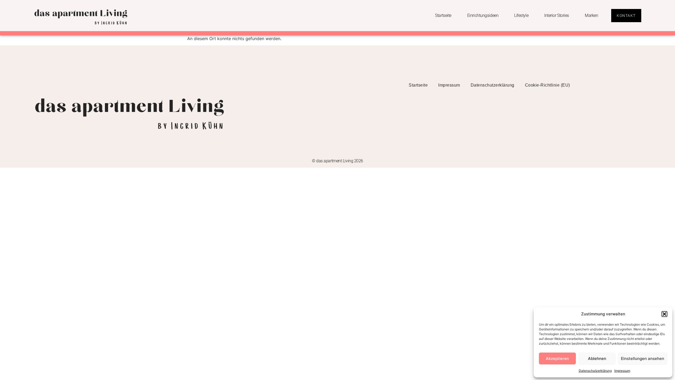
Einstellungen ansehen (642, 358)
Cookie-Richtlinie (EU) (547, 85)
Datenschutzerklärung (595, 371)
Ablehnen (597, 358)
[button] (664, 314)
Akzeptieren (557, 358)
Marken (591, 15)
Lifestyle (521, 15)
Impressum (622, 371)
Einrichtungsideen (482, 15)
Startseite (443, 15)
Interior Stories (556, 15)
